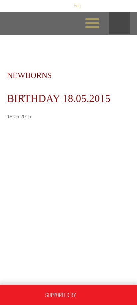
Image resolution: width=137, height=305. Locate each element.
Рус (67, 5)
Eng (77, 5)
